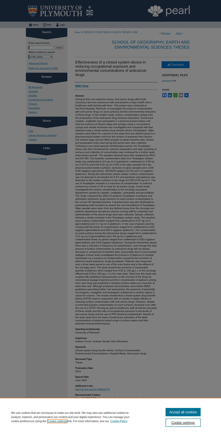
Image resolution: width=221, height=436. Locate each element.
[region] (110, 417)
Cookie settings (57, 421)
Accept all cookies (183, 412)
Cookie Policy (118, 421)
